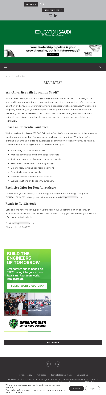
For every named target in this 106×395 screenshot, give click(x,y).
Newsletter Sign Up (53, 10)
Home (7, 76)
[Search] (100, 67)
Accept (76, 388)
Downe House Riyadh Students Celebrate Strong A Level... (51, 4)
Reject (92, 388)
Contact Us (82, 375)
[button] (40, 4)
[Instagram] (50, 16)
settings (18, 392)
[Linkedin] (55, 16)
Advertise (42, 375)
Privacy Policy (25, 375)
